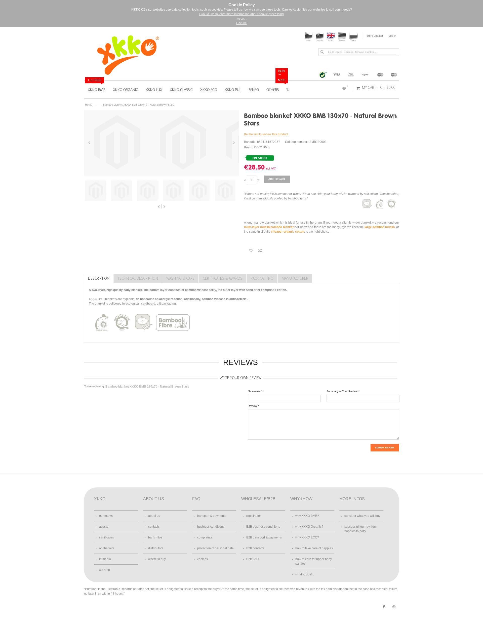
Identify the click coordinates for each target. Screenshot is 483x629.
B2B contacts (255, 548)
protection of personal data (215, 548)
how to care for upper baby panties (313, 561)
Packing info (262, 278)
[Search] (322, 52)
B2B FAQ (252, 559)
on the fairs (106, 548)
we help (104, 570)
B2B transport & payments (264, 537)
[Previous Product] (391, 116)
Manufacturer (295, 278)
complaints (204, 537)
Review (252, 405)
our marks (106, 516)
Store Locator (375, 35)
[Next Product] (396, 116)
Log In (392, 35)
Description (98, 278)
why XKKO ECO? (307, 537)
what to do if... (304, 574)
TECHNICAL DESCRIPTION (138, 278)
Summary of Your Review (342, 391)
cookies (202, 559)
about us (154, 516)
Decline (241, 23)
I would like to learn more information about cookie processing (241, 14)
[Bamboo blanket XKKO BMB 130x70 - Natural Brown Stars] (117, 143)
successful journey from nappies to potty (360, 529)
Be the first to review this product (266, 134)
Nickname (254, 391)
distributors (155, 548)
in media (105, 559)
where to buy (157, 559)
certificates (106, 537)
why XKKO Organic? (309, 526)
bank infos (155, 537)
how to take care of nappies (314, 548)
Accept (241, 18)
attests (103, 526)
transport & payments (211, 516)
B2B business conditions (263, 526)
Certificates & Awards (222, 278)
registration (254, 516)
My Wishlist (347, 86)
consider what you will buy (362, 516)
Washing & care (180, 278)
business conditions (210, 526)
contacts (153, 526)
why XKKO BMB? (307, 516)
